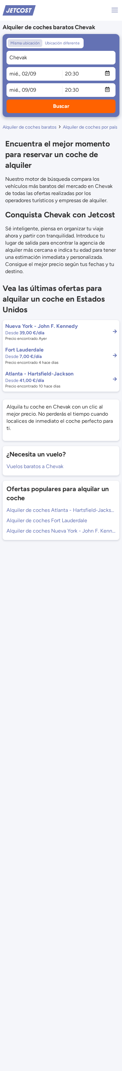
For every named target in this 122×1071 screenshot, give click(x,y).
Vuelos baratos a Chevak (35, 466)
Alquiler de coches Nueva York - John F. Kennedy (61, 531)
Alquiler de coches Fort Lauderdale (47, 520)
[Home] (19, 10)
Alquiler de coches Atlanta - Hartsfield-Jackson (61, 510)
